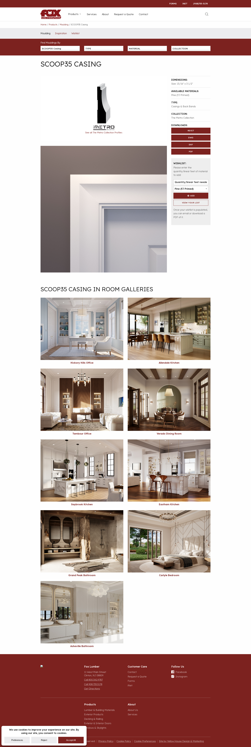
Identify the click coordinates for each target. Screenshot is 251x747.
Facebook (181, 672)
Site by (181, 741)
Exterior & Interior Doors (97, 723)
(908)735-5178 (200, 3)
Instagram (181, 676)
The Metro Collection (182, 117)
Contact (132, 672)
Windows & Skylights (95, 727)
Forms (173, 3)
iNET (184, 3)
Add (192, 195)
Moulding (45, 33)
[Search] (206, 14)
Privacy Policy (105, 741)
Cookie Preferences (145, 741)
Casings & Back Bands (183, 106)
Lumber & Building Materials (99, 710)
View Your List (191, 202)
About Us (133, 710)
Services (132, 714)
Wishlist (75, 33)
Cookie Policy (123, 741)
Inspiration (61, 33)
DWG (190, 137)
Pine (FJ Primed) (180, 95)
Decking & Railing (93, 718)
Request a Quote (137, 676)
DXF (191, 144)
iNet (130, 685)
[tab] (75, 14)
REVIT (191, 130)
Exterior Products (93, 714)
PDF (191, 151)
